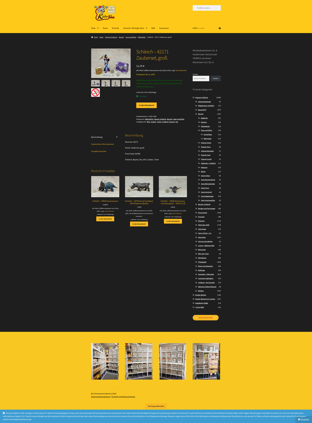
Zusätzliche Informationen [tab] (102, 144)
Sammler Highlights (205, 278)
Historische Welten (205, 241)
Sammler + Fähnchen (206, 274)
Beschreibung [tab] (97, 137)
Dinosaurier (202, 213)
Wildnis (201, 291)
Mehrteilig (141, 37)
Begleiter (204, 118)
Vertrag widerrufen (156, 406)
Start (96, 37)
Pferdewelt (202, 262)
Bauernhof (202, 110)
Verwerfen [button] (305, 419)
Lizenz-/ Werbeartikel (206, 246)
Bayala (121, 37)
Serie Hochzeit (206, 192)
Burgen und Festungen (206, 208)
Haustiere (202, 237)
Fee (177, 122)
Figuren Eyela (206, 143)
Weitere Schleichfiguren (207, 287)
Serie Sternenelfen (208, 200)
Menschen (202, 250)
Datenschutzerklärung (100, 396)
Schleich (165, 122)
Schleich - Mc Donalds (206, 282)
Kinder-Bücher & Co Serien (205, 299)
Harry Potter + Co (204, 233)
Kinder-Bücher (200, 295)
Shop (93, 28)
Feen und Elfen (131, 37)
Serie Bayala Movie (208, 180)
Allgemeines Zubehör (206, 106)
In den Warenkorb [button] (105, 219)
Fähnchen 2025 (203, 225)
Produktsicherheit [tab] (98, 151)
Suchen (195, 74)
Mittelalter (202, 258)
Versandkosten (181, 70)
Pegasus (204, 167)
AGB (153, 28)
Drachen (201, 217)
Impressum (164, 28)
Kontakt (115, 28)
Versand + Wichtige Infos (133, 28)
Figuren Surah (206, 159)
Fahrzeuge (202, 229)
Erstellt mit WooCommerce (123, 396)
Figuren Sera (205, 155)
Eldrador (201, 221)
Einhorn (204, 122)
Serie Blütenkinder (208, 184)
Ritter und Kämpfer (205, 266)
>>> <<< (205, 317)
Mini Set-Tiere (203, 254)
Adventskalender (204, 102)
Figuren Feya (206, 147)
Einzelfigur (208, 134)
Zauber (153, 122)
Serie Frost (205, 188)
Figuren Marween (207, 151)
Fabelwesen (205, 126)
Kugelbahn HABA (201, 303)
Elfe (148, 122)
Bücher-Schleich (204, 204)
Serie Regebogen (207, 196)
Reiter (203, 171)
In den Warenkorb (146, 105)
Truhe (159, 122)
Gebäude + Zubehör (208, 163)
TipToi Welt (199, 307)
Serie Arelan (205, 176)
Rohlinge (201, 270)
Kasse (105, 28)
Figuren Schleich (111, 37)
